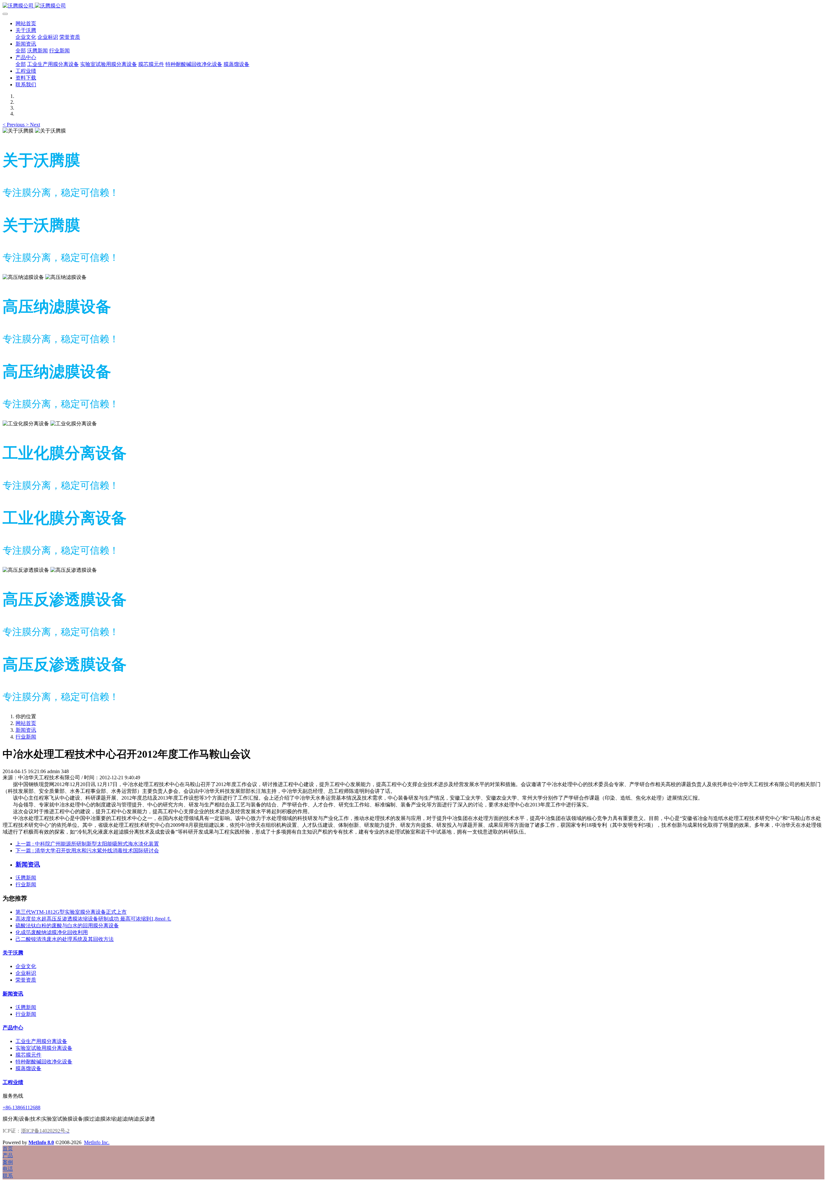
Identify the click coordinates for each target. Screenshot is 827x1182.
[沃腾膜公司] (413, 6)
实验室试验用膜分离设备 (44, 1048)
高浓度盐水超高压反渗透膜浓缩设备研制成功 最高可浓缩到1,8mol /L (93, 918)
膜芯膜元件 (28, 1055)
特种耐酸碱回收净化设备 (44, 1061)
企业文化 (26, 966)
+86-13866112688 (21, 1107)
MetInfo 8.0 (41, 1142)
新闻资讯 (26, 730)
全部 (21, 50)
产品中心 (13, 1027)
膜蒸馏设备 (28, 1068)
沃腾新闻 (26, 877)
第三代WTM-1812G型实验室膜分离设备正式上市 (71, 912)
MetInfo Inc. (97, 1142)
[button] (14, 124)
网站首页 (26, 23)
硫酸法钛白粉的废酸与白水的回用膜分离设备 (67, 925)
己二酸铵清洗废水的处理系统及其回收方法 (65, 939)
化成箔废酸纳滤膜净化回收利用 (52, 932)
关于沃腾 (13, 952)
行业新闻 (26, 737)
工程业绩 (13, 1082)
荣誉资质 (26, 980)
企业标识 (26, 973)
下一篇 (87, 850)
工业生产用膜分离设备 (41, 1041)
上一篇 (87, 844)
